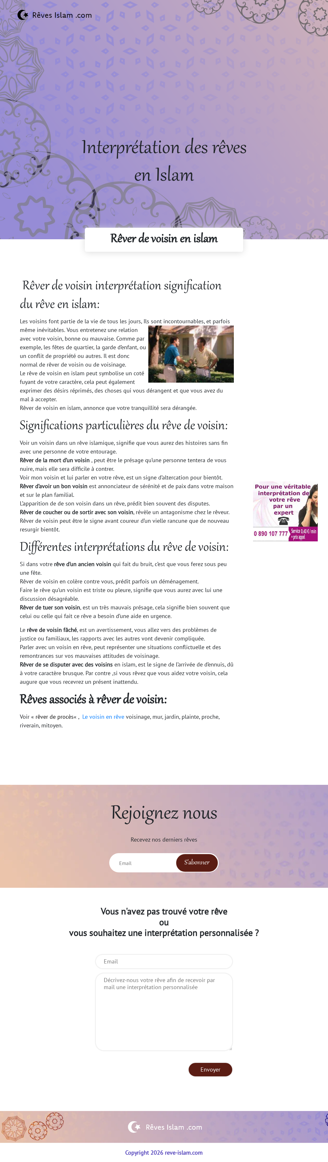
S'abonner (196, 863)
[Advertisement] (164, 90)
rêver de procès (55, 716)
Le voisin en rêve (103, 716)
